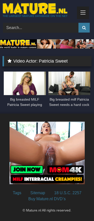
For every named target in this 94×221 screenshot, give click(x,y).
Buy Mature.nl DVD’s (47, 199)
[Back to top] (78, 206)
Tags (17, 193)
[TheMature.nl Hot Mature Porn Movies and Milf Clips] (39, 11)
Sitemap (37, 193)
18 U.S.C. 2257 (67, 193)
